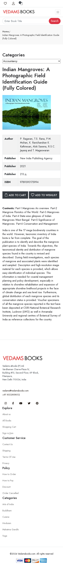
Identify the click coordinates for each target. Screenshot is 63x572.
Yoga (4, 535)
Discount (6, 486)
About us (6, 414)
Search (54, 21)
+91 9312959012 (11, 394)
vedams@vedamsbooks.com (15, 390)
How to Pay (7, 480)
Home (5, 31)
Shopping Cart (9, 426)
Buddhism (7, 510)
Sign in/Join (7, 433)
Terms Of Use (8, 457)
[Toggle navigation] (57, 12)
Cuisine (5, 517)
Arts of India (8, 504)
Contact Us (7, 444)
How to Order (9, 474)
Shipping (6, 450)
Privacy (5, 463)
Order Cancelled (10, 493)
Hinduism (6, 523)
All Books (6, 420)
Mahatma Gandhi (10, 529)
